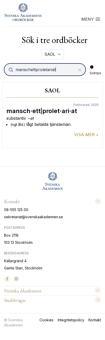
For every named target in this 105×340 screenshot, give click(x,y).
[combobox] (45, 69)
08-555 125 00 (16, 209)
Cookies (47, 320)
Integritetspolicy (71, 320)
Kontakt (94, 320)
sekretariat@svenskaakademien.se (33, 217)
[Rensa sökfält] (79, 69)
